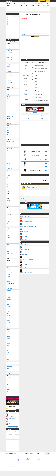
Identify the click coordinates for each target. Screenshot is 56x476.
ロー (7, 209)
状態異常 (42, 121)
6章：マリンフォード (9, 80)
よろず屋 (8, 279)
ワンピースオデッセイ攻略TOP (11, 41)
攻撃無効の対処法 (9, 318)
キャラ (12, 5)
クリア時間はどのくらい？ (10, 55)
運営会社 (35, 453)
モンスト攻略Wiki (39, 459)
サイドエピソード (26, 5)
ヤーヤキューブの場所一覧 (10, 59)
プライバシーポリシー (20, 453)
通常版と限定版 (9, 343)
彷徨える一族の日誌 (9, 299)
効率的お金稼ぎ (24, 21)
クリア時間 (8, 354)
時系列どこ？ (8, 359)
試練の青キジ (8, 130)
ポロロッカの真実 (9, 297)
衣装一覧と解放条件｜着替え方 (12, 23)
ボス (21, 5)
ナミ (26, 74)
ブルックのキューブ (9, 168)
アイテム (48, 5)
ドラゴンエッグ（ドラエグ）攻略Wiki (41, 467)
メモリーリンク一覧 (9, 221)
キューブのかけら (32, 5)
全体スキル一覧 (25, 32)
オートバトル (8, 313)
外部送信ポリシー (26, 453)
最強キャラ (8, 265)
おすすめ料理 (8, 274)
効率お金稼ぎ (8, 276)
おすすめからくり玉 (9, 272)
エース (7, 203)
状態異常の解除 (9, 325)
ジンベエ (8, 205)
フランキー (26, 94)
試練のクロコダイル (9, 123)
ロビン (26, 91)
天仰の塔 (8, 256)
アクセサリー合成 (9, 267)
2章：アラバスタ (9, 73)
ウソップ (8, 182)
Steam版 (8, 347)
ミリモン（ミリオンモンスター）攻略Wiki (30, 467)
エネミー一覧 (8, 373)
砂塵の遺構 (8, 251)
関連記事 (24, 34)
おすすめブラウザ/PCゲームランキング (13, 427)
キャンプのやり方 (9, 331)
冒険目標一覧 (8, 336)
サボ (7, 210)
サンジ (7, 184)
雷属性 (42, 118)
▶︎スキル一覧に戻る (35, 112)
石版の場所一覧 (9, 295)
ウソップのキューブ (9, 148)
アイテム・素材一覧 (9, 366)
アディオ (8, 196)
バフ (28, 121)
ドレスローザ (8, 240)
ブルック (26, 97)
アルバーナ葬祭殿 (9, 249)
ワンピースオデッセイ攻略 (25, 196)
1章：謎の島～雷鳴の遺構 (10, 71)
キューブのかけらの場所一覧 (10, 141)
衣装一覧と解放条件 (9, 52)
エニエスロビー (9, 237)
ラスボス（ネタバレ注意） (10, 116)
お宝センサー (8, 292)
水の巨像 (8, 98)
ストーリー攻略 (9, 64)
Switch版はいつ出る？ (9, 46)
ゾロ (26, 71)
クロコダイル (8, 92)
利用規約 (15, 453)
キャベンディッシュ (9, 212)
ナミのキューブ (9, 150)
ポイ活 (36, 1)
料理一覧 (8, 368)
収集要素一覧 (8, 285)
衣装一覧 (8, 352)
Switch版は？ (8, 345)
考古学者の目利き (9, 290)
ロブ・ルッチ (8, 96)
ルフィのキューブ (9, 143)
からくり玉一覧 (9, 370)
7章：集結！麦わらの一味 (10, 82)
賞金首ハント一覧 (9, 219)
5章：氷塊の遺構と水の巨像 (10, 78)
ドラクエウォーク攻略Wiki (17, 460)
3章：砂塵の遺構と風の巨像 (10, 75)
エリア (28, 115)
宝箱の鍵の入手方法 (9, 57)
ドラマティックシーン (9, 308)
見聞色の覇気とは (9, 315)
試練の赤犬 (8, 132)
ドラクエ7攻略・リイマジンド (17, 457)
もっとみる (17, 25)
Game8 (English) (39, 453)
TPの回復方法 (8, 320)
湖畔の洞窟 (8, 244)
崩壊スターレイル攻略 (16, 459)
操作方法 (8, 304)
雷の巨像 (8, 91)
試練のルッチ (8, 127)
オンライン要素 (9, 357)
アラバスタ (8, 233)
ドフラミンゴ (8, 114)
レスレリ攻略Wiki (16, 467)
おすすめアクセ (9, 269)
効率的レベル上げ (29, 21)
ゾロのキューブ (9, 144)
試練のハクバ (8, 134)
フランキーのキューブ (9, 166)
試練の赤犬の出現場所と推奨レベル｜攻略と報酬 (13, 17)
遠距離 (42, 116)
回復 (41, 119)
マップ (43, 5)
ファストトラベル (9, 311)
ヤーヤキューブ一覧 (9, 288)
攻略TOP (8, 5)
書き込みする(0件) (35, 177)
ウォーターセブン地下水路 (10, 253)
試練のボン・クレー (9, 121)
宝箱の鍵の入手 (9, 286)
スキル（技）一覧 (9, 377)
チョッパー (26, 85)
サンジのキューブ (9, 146)
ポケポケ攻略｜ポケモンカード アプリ (41, 457)
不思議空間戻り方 (9, 306)
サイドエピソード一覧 (9, 216)
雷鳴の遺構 (8, 246)
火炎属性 (28, 118)
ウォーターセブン (9, 235)
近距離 (28, 116)
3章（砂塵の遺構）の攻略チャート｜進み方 (13, 21)
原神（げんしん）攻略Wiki (17, 462)
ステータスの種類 (9, 324)
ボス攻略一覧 (8, 66)
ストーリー (16, 5)
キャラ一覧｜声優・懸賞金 (10, 173)
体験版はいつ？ (9, 350)
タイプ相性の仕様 (9, 327)
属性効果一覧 (8, 329)
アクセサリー (39, 5)
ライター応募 (47, 453)
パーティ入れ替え (9, 322)
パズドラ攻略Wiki (28, 459)
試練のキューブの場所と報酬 (10, 68)
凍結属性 (28, 119)
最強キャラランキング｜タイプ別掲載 (26, 19)
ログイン (48, 1)
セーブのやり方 (9, 309)
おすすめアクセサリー (25, 20)
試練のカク (8, 125)
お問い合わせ (31, 453)
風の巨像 (8, 94)
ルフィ (26, 65)
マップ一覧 (8, 228)
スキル (23, 198)
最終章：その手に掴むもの (10, 85)
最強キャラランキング (9, 48)
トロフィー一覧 (9, 334)
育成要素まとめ (9, 263)
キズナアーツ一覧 (9, 281)
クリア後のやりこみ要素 (11, 19)
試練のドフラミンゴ (9, 137)
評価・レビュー (9, 45)
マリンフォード (9, 239)
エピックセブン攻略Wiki (40, 462)
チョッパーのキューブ (9, 163)
